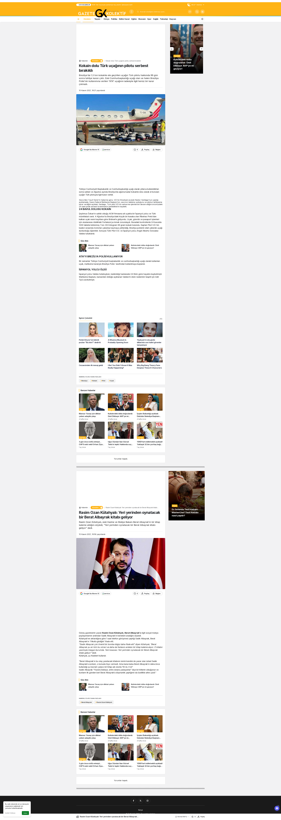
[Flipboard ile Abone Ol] (106, 149)
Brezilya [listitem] (83, 381)
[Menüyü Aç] (131, 11)
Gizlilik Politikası (10, 813)
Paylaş (202, 816)
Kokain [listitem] (94, 381)
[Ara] (190, 12)
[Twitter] (140, 800)
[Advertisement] (121, 42)
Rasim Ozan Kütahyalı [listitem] (104, 702)
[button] (202, 11)
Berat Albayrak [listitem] (86, 702)
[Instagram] (147, 800)
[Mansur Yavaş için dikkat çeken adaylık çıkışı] (99, 248)
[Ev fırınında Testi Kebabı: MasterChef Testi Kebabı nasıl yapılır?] (186, 495)
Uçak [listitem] (111, 381)
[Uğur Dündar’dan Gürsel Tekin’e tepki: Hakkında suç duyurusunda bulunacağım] (121, 435)
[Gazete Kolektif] (102, 13)
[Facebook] (133, 800)
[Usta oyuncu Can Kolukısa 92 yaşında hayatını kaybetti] (186, 49)
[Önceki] (172, 49)
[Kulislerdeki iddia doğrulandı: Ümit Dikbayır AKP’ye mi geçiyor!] (142, 248)
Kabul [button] (25, 813)
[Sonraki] (201, 49)
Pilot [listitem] (103, 381)
